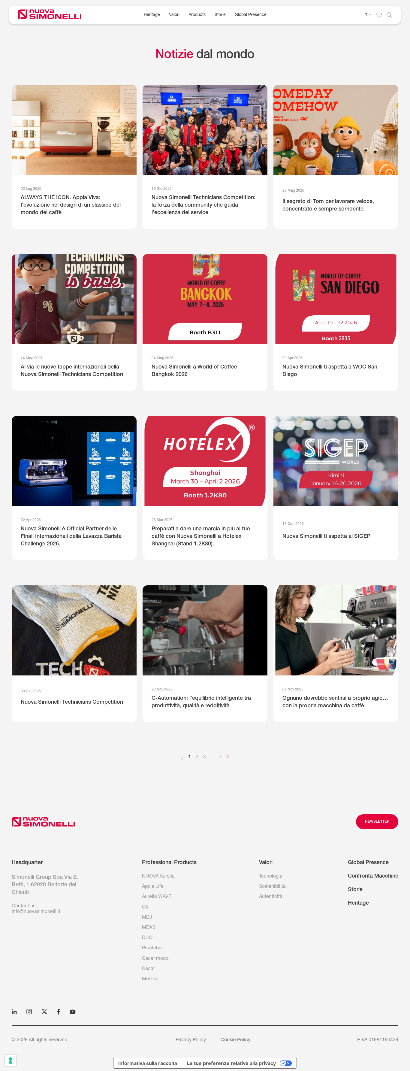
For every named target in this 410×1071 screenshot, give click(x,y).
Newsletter (377, 822)
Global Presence (251, 15)
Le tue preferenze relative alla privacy (231, 1063)
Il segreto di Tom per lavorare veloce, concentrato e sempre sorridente (328, 205)
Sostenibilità (272, 886)
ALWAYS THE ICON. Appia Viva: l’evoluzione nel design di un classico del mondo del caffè (71, 205)
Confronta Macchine (373, 876)
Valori (174, 15)
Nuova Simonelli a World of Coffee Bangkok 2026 (194, 371)
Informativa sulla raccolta (147, 1063)
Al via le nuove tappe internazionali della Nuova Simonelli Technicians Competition (72, 371)
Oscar (148, 969)
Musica (150, 979)
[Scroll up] (43, 822)
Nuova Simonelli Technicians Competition (72, 702)
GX (145, 907)
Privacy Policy (191, 1040)
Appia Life (153, 886)
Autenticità (270, 897)
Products (197, 15)
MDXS (148, 928)
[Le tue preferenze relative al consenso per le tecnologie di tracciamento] (10, 1060)
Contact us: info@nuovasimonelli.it (36, 909)
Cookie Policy (235, 1040)
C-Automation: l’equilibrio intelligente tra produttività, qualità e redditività (201, 702)
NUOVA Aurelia (158, 876)
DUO (147, 938)
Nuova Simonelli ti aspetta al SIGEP (326, 536)
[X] (44, 1011)
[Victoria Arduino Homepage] (54, 15)
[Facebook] (58, 1012)
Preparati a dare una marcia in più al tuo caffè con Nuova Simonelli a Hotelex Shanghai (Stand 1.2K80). (201, 536)
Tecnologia (270, 876)
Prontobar (152, 948)
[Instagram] (29, 1012)
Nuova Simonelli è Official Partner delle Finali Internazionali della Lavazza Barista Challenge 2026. (71, 536)
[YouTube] (73, 1011)
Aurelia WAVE (156, 897)
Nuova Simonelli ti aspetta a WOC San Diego (329, 371)
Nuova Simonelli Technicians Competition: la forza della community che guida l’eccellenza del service (203, 205)
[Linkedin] (14, 1011)
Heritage (152, 15)
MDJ (147, 917)
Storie (220, 15)
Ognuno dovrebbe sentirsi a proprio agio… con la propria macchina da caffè (335, 702)
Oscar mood (155, 959)
